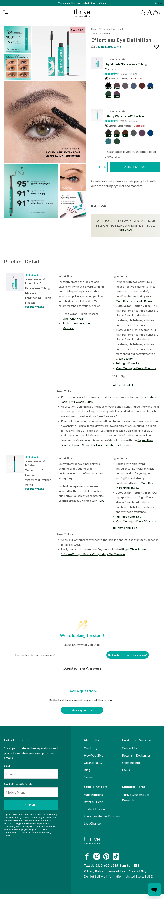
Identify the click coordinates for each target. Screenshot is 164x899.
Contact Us (130, 748)
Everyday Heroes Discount (102, 816)
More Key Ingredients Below (134, 301)
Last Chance (92, 823)
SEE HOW (125, 230)
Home (94, 28)
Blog (87, 770)
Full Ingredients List (128, 363)
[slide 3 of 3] (161, 3)
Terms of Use (116, 871)
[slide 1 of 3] (156, 3)
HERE (101, 500)
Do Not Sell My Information (103, 876)
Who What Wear (73, 318)
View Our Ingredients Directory (136, 368)
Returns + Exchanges (136, 755)
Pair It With (99, 206)
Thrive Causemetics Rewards (135, 797)
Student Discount (96, 809)
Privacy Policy (94, 871)
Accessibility (137, 871)
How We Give (93, 755)
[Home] (92, 847)
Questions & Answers (82, 668)
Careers (89, 777)
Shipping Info (131, 762)
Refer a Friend (93, 802)
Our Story (90, 748)
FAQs (126, 770)
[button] (157, 46)
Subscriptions (93, 794)
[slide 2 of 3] (158, 3)
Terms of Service (29, 832)
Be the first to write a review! (127, 655)
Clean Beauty (124, 358)
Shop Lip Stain (98, 3)
